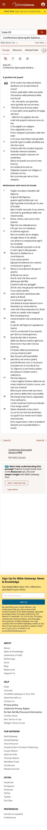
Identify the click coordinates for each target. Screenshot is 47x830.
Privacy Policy (11, 628)
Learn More (12, 489)
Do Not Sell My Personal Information (23, 712)
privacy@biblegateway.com (14, 630)
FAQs (6, 686)
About (7, 648)
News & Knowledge (13, 651)
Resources (17, 50)
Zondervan (9, 765)
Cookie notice (10, 715)
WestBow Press (11, 761)
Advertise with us (12, 697)
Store (6, 662)
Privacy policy (11, 704)
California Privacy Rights (17, 708)
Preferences (10, 817)
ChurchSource (11, 743)
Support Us (9, 673)
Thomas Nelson (11, 758)
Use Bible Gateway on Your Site (19, 694)
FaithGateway (10, 736)
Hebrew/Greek (31, 50)
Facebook (8, 782)
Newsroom (9, 669)
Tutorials (8, 690)
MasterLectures (11, 768)
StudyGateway (11, 740)
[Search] (41, 32)
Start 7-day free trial (16, 483)
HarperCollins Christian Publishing (21, 747)
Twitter (7, 796)
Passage (6, 50)
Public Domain (18, 457)
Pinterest (8, 789)
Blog (6, 666)
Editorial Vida (10, 754)
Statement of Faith (13, 655)
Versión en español (13, 814)
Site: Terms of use (12, 719)
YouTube (8, 800)
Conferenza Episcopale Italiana (20, 451)
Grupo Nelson (11, 750)
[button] (43, 4)
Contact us (9, 701)
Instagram (9, 786)
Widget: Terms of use (14, 723)
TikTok (7, 793)
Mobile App (9, 658)
